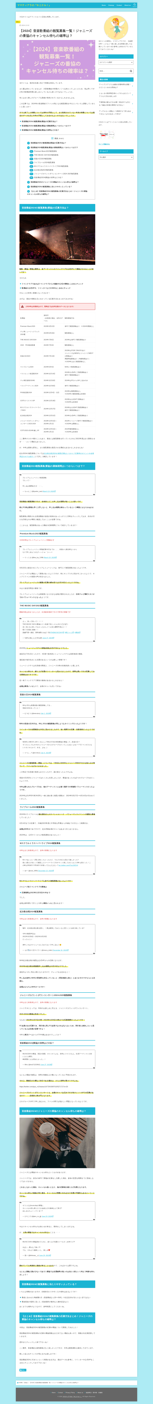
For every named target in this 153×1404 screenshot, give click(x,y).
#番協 (77, 632)
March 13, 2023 (48, 491)
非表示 (61, 138)
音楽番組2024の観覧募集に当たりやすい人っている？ (50, 187)
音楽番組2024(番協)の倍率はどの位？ (46, 177)
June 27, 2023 (47, 638)
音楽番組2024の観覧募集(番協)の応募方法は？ (47, 143)
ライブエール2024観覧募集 (42, 162)
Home (104, 5)
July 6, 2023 (45, 753)
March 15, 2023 (49, 557)
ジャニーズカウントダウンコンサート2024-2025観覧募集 (54, 174)
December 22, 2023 (45, 871)
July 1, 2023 (45, 713)
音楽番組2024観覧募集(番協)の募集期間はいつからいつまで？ (53, 147)
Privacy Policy (70, 1392)
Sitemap (111, 5)
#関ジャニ (68, 632)
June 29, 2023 (47, 1216)
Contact (119, 5)
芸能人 (18, 22)
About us (127, 5)
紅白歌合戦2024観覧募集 (41, 170)
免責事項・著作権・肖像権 (94, 1392)
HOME (21, 1382)
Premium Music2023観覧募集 (43, 151)
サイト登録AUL (104, 144)
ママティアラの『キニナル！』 (34, 5)
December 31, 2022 (60, 950)
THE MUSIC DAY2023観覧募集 (44, 155)
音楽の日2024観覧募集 (41, 159)
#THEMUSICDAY (56, 632)
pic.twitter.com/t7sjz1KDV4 (68, 865)
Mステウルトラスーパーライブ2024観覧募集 (49, 166)
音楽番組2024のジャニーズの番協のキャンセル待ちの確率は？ (53, 182)
